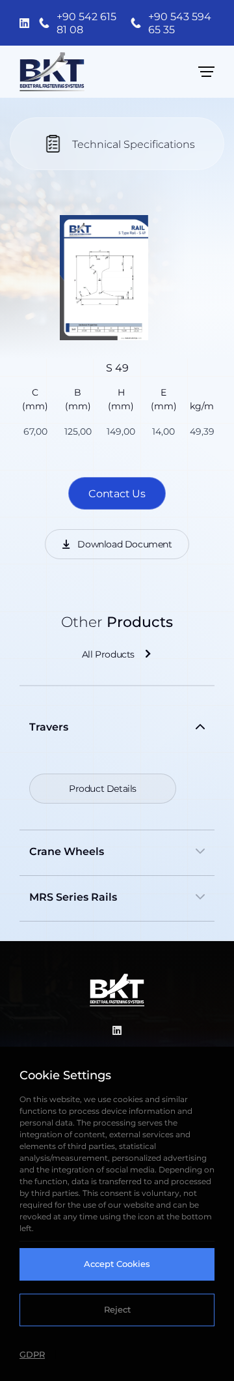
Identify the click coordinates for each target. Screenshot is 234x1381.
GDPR (32, 1354)
